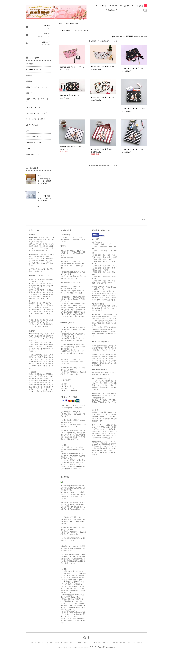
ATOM (139, 642)
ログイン (114, 6)
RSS (133, 642)
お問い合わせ (54, 642)
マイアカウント (101, 6)
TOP (60, 24)
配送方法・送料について (102, 642)
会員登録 (126, 6)
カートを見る (140, 6)
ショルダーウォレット (80, 30)
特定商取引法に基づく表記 (122, 642)
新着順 (144, 36)
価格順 (137, 36)
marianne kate (65, 30)
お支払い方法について (85, 642)
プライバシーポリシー (68, 642)
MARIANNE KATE (71, 24)
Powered (86, 647)
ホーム (33, 642)
